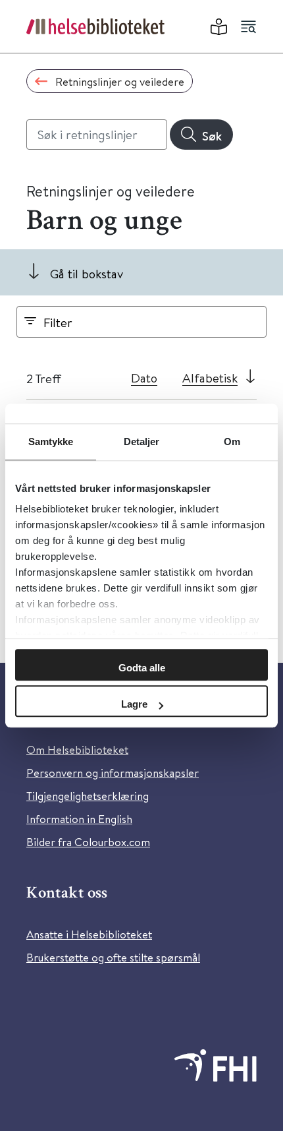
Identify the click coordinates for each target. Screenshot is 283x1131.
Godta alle (141, 667)
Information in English (79, 818)
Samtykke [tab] (51, 441)
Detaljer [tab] (142, 441)
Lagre (134, 704)
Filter (57, 322)
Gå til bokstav (86, 273)
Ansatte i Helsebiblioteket (89, 934)
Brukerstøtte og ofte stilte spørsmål (113, 957)
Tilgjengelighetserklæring (87, 795)
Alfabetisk (210, 377)
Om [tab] (232, 441)
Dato (144, 377)
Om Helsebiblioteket (77, 749)
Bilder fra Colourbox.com (88, 841)
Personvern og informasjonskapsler (112, 772)
